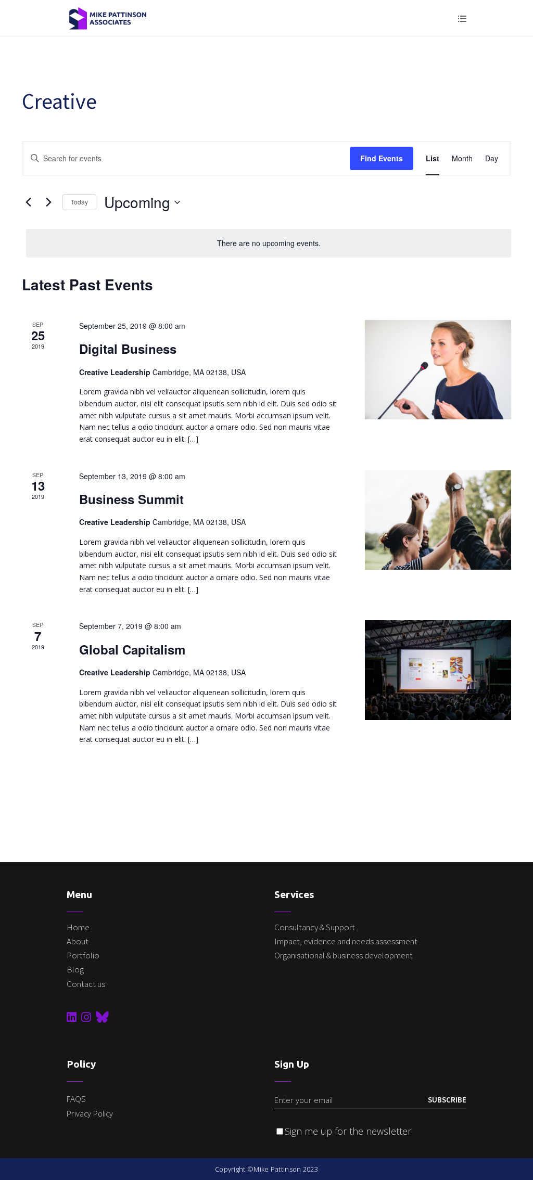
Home (78, 927)
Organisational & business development (344, 955)
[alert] (268, 243)
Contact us (86, 984)
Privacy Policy (90, 1113)
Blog (75, 969)
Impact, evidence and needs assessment (346, 941)
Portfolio (83, 955)
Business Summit (131, 499)
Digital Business (127, 348)
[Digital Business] (438, 369)
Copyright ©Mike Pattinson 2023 (266, 1169)
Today (79, 201)
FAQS (76, 1099)
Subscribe (447, 1100)
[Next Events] (48, 202)
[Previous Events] (28, 202)
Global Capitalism (132, 649)
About (77, 941)
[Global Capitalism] (438, 670)
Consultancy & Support (315, 927)
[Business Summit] (438, 520)
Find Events (381, 158)
